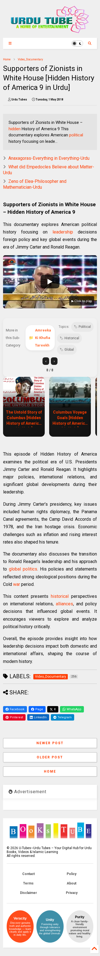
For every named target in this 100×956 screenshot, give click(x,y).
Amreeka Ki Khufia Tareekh (43, 337)
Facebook (17, 709)
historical (60, 596)
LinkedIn (40, 717)
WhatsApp (74, 709)
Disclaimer (28, 893)
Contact (28, 874)
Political (85, 327)
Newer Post (50, 743)
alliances (64, 603)
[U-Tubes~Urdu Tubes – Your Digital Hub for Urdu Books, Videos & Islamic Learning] (49, 31)
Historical (71, 338)
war (16, 584)
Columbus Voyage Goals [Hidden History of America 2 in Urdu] (69, 418)
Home (7, 59)
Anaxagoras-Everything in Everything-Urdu (48, 158)
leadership (62, 232)
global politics (23, 569)
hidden (15, 128)
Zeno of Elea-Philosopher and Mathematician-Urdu (34, 184)
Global (69, 350)
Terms (28, 883)
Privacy (72, 893)
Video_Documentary (30, 59)
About (71, 883)
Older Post (50, 757)
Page (39, 709)
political (76, 134)
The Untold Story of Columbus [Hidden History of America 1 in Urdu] (24, 418)
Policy (71, 874)
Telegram (65, 717)
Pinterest (16, 717)
